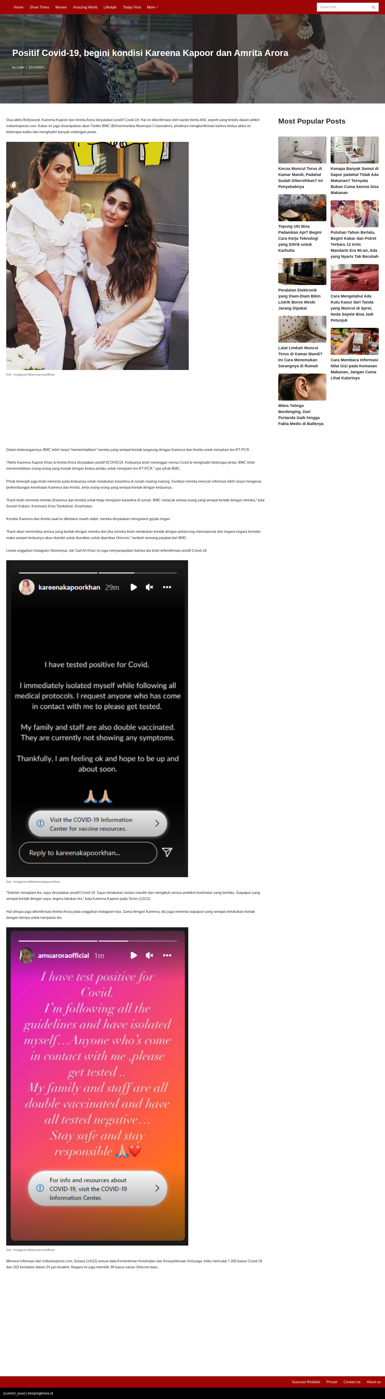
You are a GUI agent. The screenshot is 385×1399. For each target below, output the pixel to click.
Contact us (352, 1382)
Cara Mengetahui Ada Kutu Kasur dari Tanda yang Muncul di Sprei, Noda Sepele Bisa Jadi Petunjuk (352, 308)
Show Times (39, 7)
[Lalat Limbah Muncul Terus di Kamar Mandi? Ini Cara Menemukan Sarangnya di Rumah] (302, 329)
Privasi (331, 1382)
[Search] (374, 7)
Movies (61, 7)
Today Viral (132, 7)
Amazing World (85, 7)
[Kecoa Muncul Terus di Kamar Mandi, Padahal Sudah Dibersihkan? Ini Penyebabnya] (302, 149)
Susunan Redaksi (306, 1382)
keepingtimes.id (40, 1393)
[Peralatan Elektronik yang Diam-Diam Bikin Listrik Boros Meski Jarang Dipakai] (302, 271)
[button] (157, 7)
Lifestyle (110, 7)
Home (18, 7)
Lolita (20, 67)
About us (374, 1382)
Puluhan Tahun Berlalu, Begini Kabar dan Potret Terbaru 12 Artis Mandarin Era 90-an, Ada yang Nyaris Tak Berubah (355, 244)
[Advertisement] (135, 413)
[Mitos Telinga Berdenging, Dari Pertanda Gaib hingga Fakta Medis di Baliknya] (302, 387)
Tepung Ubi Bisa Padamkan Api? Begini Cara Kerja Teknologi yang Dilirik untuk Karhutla (300, 238)
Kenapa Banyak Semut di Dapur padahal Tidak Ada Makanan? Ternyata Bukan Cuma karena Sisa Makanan (355, 180)
